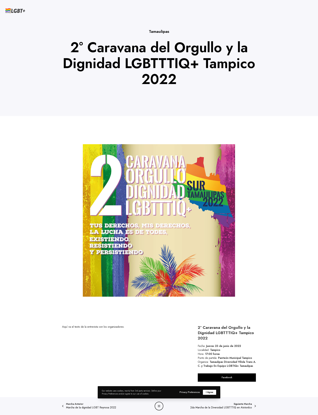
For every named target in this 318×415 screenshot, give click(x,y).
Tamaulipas (159, 31)
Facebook (227, 377)
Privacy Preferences (190, 392)
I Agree (209, 392)
